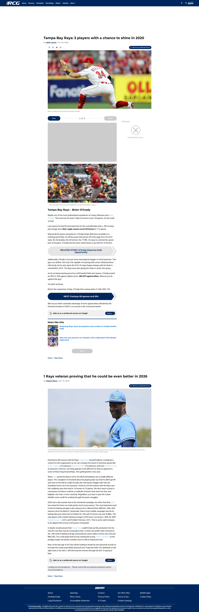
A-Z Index (102, 601)
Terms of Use (123, 597)
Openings (74, 593)
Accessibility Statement (80, 601)
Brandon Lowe (111, 466)
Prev (54, 118)
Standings (49, 3)
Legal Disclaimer (55, 601)
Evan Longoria (54, 466)
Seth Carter (51, 42)
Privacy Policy (103, 597)
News (24, 3)
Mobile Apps (145, 593)
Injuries (65, 3)
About (50, 593)
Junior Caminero (102, 537)
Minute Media (36, 606)
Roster (58, 3)
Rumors (31, 3)
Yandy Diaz (84, 460)
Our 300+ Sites (124, 593)
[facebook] (181, 3)
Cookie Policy (145, 597)
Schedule (40, 3)
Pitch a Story (75, 597)
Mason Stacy (51, 381)
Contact (101, 593)
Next (110, 118)
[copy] (60, 47)
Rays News (59, 358)
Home (50, 358)
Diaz (55, 477)
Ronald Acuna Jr (54, 520)
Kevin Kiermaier (78, 466)
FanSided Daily (54, 597)
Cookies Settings (125, 601)
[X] (186, 3)
